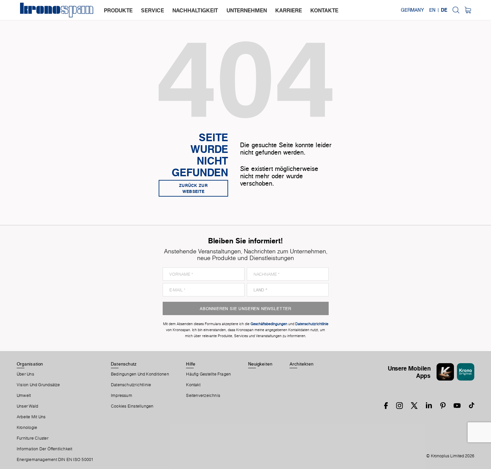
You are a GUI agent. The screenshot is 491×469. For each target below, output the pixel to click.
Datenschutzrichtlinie (131, 385)
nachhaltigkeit (195, 10)
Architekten (301, 364)
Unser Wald (27, 406)
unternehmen (246, 10)
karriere (288, 10)
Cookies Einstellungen (132, 406)
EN (432, 10)
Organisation (30, 364)
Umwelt (24, 395)
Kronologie (27, 427)
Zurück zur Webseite (193, 188)
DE (444, 10)
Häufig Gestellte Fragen (208, 374)
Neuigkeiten (260, 364)
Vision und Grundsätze (38, 385)
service (152, 10)
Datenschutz (123, 364)
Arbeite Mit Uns (31, 417)
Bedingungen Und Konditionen (140, 374)
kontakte (324, 10)
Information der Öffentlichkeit (44, 449)
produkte (118, 10)
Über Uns (25, 374)
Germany (412, 10)
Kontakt (193, 385)
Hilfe (190, 364)
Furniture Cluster (32, 438)
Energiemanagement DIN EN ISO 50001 (55, 459)
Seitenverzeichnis (203, 395)
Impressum (121, 395)
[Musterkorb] (468, 10)
